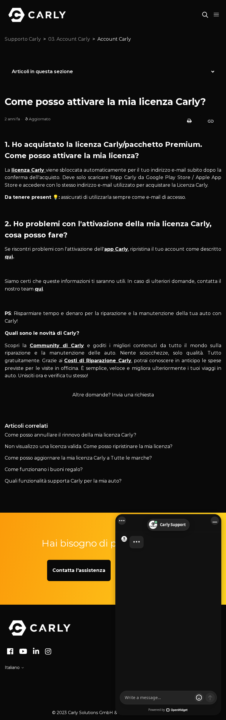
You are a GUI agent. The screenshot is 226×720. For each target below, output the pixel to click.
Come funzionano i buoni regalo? (44, 469)
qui (9, 257)
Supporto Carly (23, 39)
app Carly (116, 249)
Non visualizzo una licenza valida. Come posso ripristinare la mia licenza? (88, 446)
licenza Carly (28, 170)
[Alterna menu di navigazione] (216, 14)
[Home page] (39, 628)
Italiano (13, 667)
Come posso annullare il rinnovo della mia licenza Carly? (70, 435)
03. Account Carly (69, 39)
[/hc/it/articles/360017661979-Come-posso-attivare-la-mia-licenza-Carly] (210, 121)
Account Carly (114, 39)
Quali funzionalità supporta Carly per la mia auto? (63, 481)
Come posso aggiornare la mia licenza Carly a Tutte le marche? (78, 458)
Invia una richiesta (133, 395)
